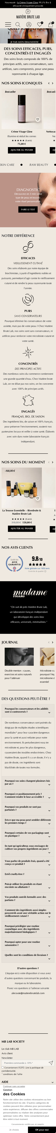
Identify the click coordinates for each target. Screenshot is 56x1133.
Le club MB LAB (10, 1048)
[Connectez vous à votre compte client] (29, 24)
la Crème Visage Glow (27, 2)
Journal (10, 642)
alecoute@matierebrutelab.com (28, 993)
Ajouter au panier (22, 150)
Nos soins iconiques (22, 83)
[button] (18, 24)
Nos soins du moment (23, 462)
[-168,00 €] (22, 487)
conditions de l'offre (12, 1074)
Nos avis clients (17, 547)
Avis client (7, 1053)
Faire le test (28, 209)
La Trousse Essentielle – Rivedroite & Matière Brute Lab (21, 512)
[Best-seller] (22, 108)
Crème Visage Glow (21, 132)
